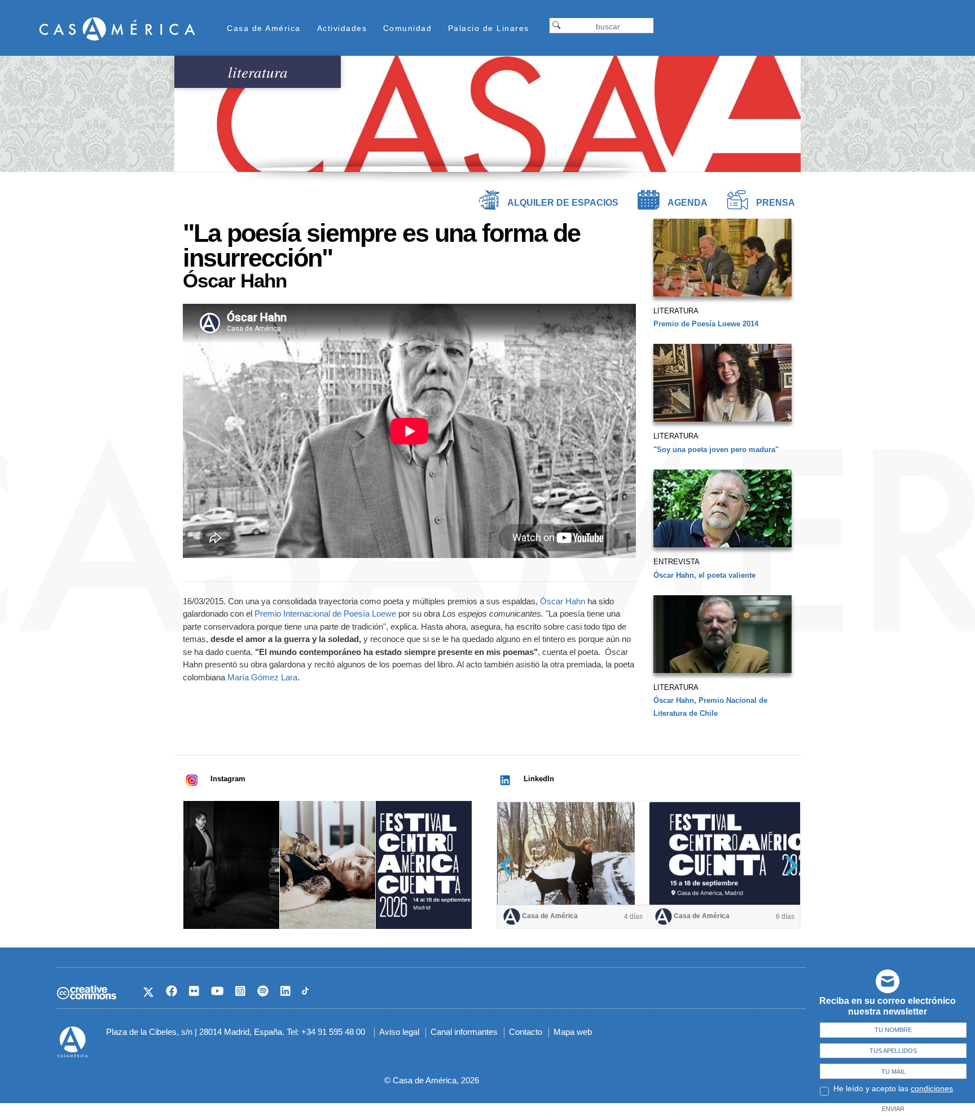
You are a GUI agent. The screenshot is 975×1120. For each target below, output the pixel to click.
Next (788, 865)
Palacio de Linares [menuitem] (488, 28)
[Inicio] (117, 28)
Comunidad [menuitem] (407, 28)
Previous (510, 865)
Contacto (525, 1032)
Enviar (893, 1108)
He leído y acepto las (893, 1088)
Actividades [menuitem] (342, 28)
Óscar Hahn (562, 601)
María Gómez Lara (262, 677)
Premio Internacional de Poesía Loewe (325, 613)
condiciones (932, 1088)
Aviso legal (399, 1032)
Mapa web (573, 1032)
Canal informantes (464, 1032)
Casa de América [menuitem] (264, 28)
